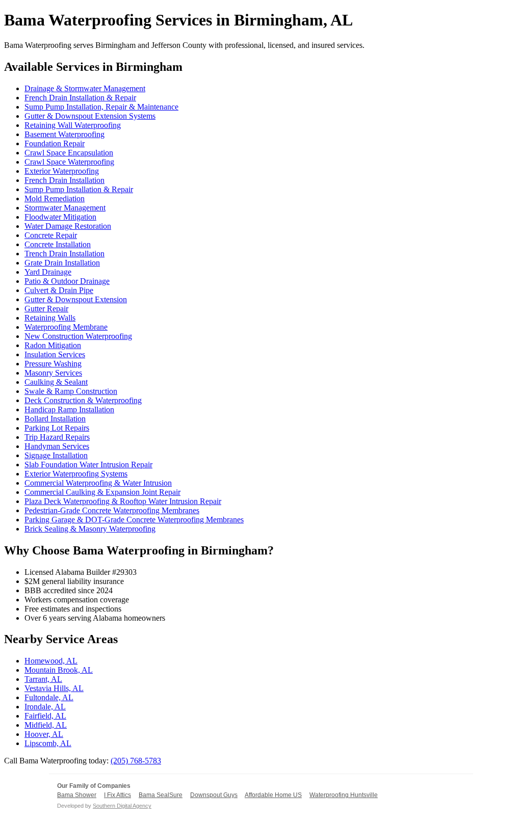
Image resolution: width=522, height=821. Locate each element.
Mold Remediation (54, 198)
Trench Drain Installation (64, 253)
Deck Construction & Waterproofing (83, 400)
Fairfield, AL (45, 715)
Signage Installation (56, 455)
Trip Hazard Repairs (57, 437)
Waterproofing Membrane (66, 327)
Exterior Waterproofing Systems (75, 473)
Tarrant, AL (43, 679)
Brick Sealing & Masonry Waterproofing (89, 528)
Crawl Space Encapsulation (68, 152)
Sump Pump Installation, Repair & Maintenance (101, 106)
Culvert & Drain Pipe (58, 290)
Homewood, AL (50, 660)
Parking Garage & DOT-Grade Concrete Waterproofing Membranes (134, 519)
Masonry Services (53, 372)
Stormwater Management (65, 207)
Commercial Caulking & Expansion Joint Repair (102, 492)
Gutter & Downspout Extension (75, 299)
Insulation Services (54, 354)
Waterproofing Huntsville (343, 795)
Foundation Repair (54, 143)
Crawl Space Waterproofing (69, 161)
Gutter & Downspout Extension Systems (89, 116)
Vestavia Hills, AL (54, 688)
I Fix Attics (117, 795)
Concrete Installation (57, 244)
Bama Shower (76, 795)
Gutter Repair (46, 308)
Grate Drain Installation (62, 262)
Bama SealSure (160, 795)
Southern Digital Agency (122, 806)
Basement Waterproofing (64, 134)
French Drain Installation (64, 180)
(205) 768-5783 (136, 760)
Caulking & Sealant (56, 382)
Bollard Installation (55, 418)
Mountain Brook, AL (58, 670)
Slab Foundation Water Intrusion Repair (88, 464)
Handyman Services (56, 446)
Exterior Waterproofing (61, 171)
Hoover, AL (43, 734)
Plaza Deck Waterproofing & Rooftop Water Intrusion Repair (122, 501)
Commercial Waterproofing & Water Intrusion (98, 483)
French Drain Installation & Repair (80, 97)
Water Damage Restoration (67, 226)
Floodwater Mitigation (60, 217)
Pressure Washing (53, 363)
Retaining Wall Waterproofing (72, 125)
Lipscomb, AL (47, 743)
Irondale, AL (45, 706)
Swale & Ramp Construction (70, 391)
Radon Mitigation (52, 345)
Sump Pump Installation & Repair (78, 189)
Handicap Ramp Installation (69, 409)
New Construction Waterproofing (78, 336)
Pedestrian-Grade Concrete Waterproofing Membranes (111, 510)
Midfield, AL (45, 725)
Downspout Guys (214, 795)
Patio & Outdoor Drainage (67, 281)
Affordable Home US (273, 795)
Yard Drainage (47, 272)
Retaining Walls (49, 317)
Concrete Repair (50, 235)
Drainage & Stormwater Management (84, 88)
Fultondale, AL (48, 697)
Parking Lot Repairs (56, 427)
